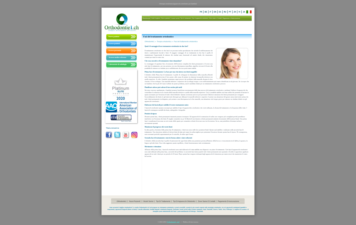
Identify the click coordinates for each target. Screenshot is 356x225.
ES (220, 12)
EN (215, 12)
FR (201, 12)
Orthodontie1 (150, 41)
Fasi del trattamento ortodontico (186, 41)
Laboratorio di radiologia (118, 64)
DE (206, 12)
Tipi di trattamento (163, 201)
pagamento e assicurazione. (228, 201)
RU (225, 12)
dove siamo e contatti (206, 201)
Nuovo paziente (113, 37)
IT (210, 12)
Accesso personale (114, 50)
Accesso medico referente (117, 57)
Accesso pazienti (114, 43)
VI (239, 12)
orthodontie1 (122, 201)
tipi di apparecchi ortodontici (184, 201)
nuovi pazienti (134, 201)
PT (230, 12)
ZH (235, 12)
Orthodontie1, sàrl (173, 222)
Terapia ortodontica (165, 41)
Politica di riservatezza (190, 222)
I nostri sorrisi (148, 201)
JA (244, 12)
